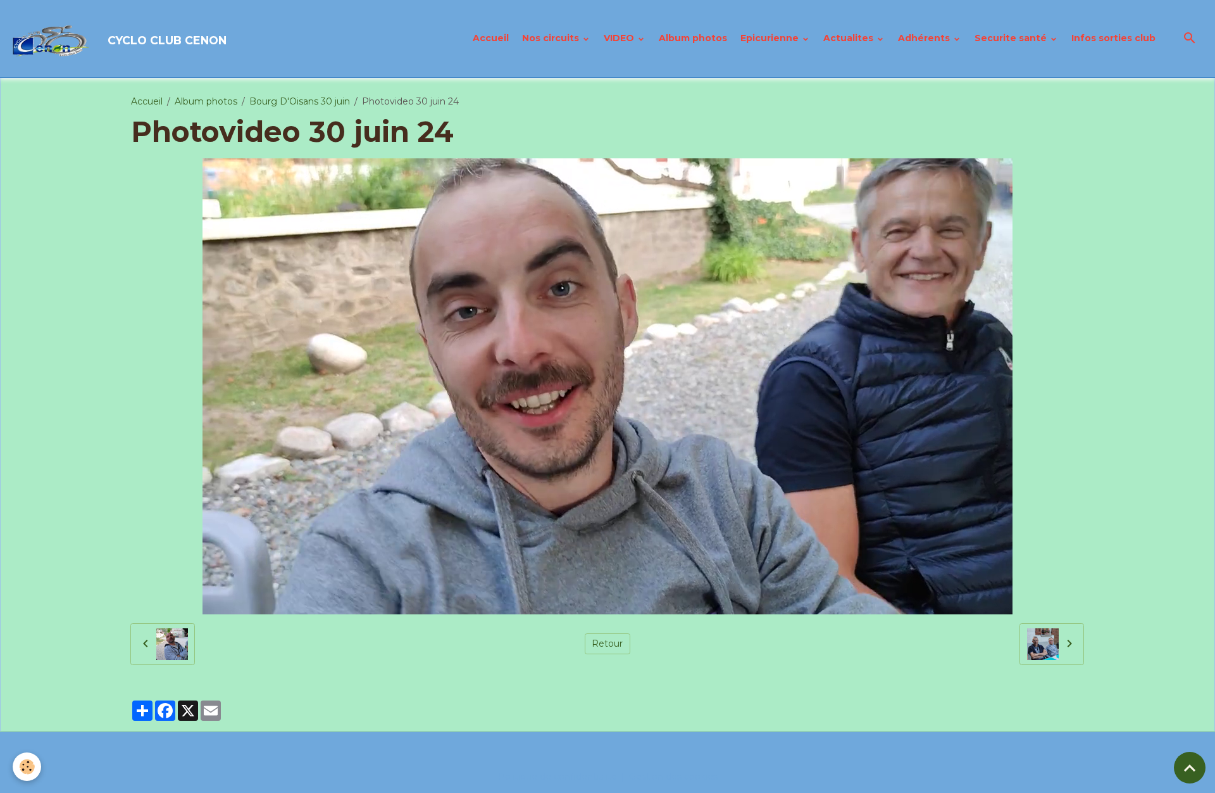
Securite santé (1012, 38)
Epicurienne (770, 38)
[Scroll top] (1190, 767)
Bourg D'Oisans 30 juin (299, 101)
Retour (607, 643)
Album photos (693, 38)
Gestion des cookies (673, 776)
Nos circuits (552, 38)
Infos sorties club (1113, 38)
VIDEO (620, 38)
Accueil (491, 38)
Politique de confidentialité (557, 776)
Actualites (849, 38)
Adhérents (925, 38)
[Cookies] (27, 766)
